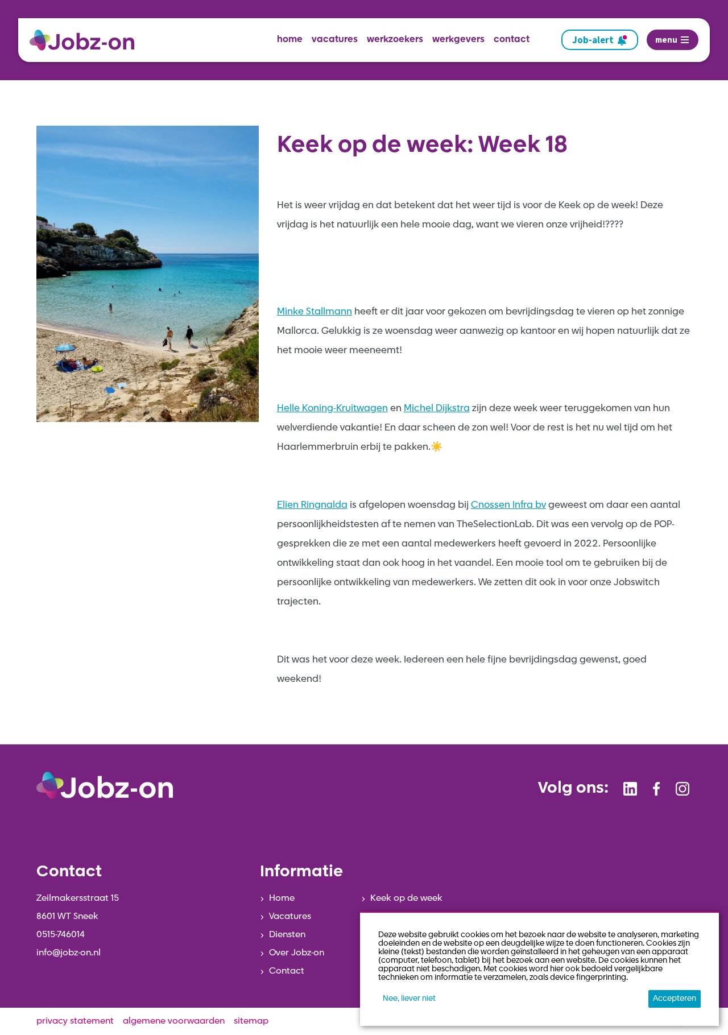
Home (282, 898)
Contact (286, 971)
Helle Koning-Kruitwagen (332, 408)
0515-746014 (60, 934)
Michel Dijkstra (437, 408)
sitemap (251, 1021)
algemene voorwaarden (174, 1021)
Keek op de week (406, 898)
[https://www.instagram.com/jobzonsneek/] (682, 789)
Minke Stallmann (314, 312)
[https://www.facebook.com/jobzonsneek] (656, 789)
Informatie (301, 872)
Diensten (287, 934)
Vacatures (290, 916)
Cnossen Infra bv (508, 505)
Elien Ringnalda (312, 505)
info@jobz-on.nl (68, 953)
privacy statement (75, 1021)
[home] (86, 40)
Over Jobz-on (296, 953)
